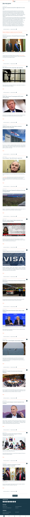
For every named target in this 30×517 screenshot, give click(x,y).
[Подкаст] (15, 501)
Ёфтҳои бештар (15, 495)
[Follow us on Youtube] (6, 501)
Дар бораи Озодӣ (5, 506)
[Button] (6, 29)
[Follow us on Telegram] (11, 501)
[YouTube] (15, 516)
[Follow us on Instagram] (8, 501)
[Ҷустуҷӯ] (25, 516)
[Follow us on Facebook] (5, 501)
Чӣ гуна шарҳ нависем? (18, 506)
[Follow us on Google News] (3, 501)
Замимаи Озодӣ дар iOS (6, 513)
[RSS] (13, 501)
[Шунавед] (9, 516)
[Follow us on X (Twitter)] (10, 501)
